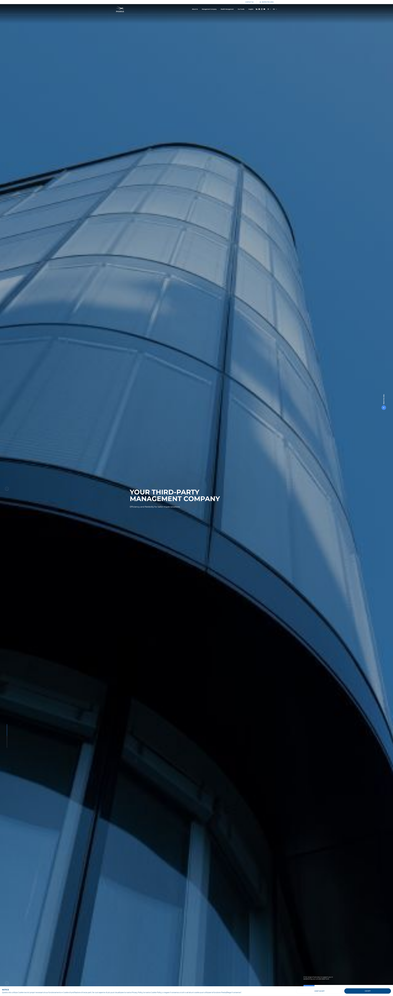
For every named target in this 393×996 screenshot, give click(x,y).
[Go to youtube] (264, 9)
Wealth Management (227, 9)
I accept (368, 991)
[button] (7, 489)
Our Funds (241, 9)
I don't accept (319, 991)
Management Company (209, 9)
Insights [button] (250, 9)
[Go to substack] (259, 9)
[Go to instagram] (262, 9)
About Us (195, 9)
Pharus (120, 9)
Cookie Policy (156, 992)
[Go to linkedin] (256, 9)
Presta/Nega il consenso (231, 992)
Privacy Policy (137, 992)
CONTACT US (249, 2)
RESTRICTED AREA (268, 2)
